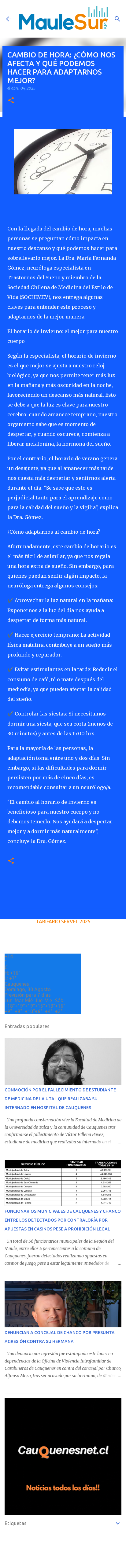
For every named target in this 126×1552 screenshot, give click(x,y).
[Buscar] (117, 19)
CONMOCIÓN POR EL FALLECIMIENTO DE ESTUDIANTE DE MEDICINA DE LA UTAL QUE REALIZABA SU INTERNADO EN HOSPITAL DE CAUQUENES (60, 1098)
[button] (11, 101)
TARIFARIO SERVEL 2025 (63, 921)
